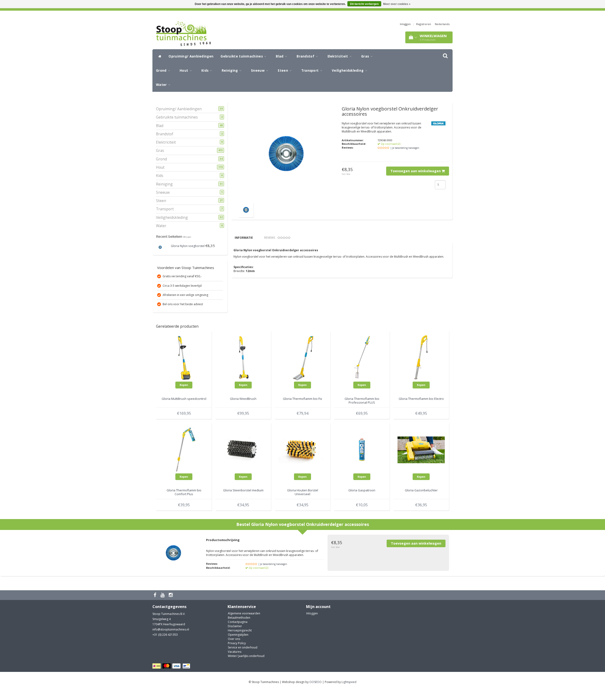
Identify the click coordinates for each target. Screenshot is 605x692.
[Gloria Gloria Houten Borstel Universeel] (302, 449)
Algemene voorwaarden (244, 613)
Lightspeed (348, 682)
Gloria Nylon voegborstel (188, 246)
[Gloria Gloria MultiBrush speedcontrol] (183, 358)
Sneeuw (258, 70)
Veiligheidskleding (348, 70)
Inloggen (405, 24)
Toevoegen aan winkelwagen (416, 171)
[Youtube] (163, 595)
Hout (184, 70)
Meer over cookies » (397, 4)
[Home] (158, 56)
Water (162, 85)
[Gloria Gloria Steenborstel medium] (243, 449)
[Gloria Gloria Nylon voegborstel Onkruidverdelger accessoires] (246, 209)
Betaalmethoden (239, 618)
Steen (283, 70)
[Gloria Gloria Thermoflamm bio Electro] (421, 358)
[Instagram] (171, 595)
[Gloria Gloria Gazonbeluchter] (421, 449)
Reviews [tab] (269, 238)
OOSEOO (315, 682)
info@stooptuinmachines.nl (170, 629)
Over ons (234, 639)
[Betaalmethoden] (171, 666)
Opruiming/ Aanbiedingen (191, 56)
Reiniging (230, 70)
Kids (205, 70)
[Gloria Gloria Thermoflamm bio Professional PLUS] (361, 358)
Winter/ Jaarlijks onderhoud (246, 656)
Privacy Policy (237, 643)
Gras (365, 56)
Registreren (423, 24)
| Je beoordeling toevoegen (404, 148)
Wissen (187, 236)
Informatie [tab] (244, 238)
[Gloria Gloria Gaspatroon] (361, 449)
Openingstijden (238, 635)
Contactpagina (237, 622)
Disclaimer (235, 626)
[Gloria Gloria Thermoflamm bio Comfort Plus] (183, 449)
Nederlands (442, 24)
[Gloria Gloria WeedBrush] (243, 358)
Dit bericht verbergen (364, 4)
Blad (280, 56)
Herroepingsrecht (240, 630)
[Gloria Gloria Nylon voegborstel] (160, 247)
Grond (162, 70)
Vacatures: (235, 652)
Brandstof (306, 56)
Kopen (184, 385)
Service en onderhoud (242, 647)
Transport (310, 70)
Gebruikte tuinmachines (242, 56)
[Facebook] (155, 595)
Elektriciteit (338, 56)
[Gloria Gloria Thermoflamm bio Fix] (302, 358)
